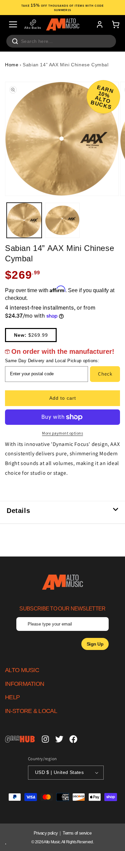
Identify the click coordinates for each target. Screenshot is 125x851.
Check (105, 374)
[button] (13, 24)
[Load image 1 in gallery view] (24, 220)
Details (18, 510)
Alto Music (52, 842)
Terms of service (77, 833)
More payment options (62, 433)
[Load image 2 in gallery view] (62, 220)
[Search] (15, 41)
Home (11, 64)
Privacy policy (46, 833)
